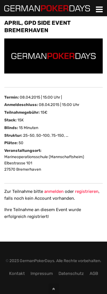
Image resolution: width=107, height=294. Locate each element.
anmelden (54, 191)
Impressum (42, 273)
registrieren (86, 191)
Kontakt (17, 273)
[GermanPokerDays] (47, 8)
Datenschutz (71, 273)
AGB (94, 273)
